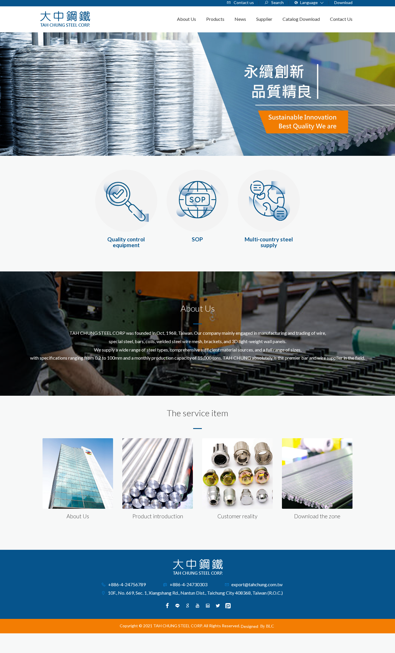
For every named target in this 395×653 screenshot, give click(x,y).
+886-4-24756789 (127, 584)
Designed (249, 626)
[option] (197, 94)
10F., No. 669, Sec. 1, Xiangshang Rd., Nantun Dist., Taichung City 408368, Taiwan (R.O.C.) (195, 592)
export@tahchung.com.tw (257, 584)
